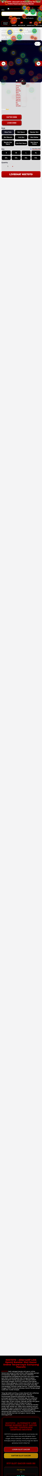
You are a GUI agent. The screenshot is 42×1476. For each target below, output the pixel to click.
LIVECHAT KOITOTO (21, 174)
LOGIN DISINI (11, 123)
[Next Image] (38, 63)
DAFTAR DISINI (12, 117)
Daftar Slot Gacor (21, 1456)
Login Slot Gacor (21, 1449)
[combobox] (19, 14)
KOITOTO (4, 1371)
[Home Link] (14, 9)
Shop (3, 9)
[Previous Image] (3, 63)
